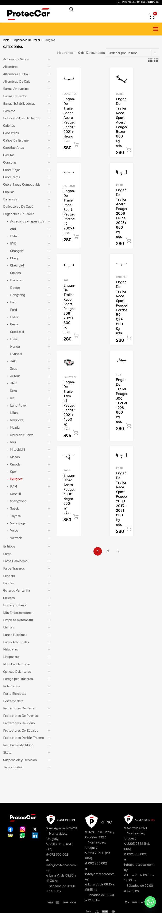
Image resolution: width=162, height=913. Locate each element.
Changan (16, 251)
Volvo (14, 530)
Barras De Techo (15, 96)
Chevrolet (17, 265)
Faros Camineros (15, 561)
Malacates (10, 649)
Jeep (13, 369)
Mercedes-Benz (21, 435)
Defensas (10, 199)
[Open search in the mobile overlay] (111, 9)
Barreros (9, 111)
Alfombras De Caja (16, 81)
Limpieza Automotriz (18, 620)
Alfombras (10, 67)
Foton (14, 317)
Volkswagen (18, 523)
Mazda (15, 427)
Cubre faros (11, 177)
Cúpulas (9, 192)
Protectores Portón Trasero (23, 738)
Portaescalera (13, 701)
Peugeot (16, 479)
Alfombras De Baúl (16, 74)
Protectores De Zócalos (20, 730)
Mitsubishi (17, 450)
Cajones (9, 126)
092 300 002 (58, 854)
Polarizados (11, 686)
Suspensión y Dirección (20, 760)
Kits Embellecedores (17, 613)
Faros (7, 554)
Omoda (15, 464)
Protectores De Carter (19, 708)
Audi (13, 229)
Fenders (9, 576)
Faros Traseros (14, 568)
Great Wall (17, 332)
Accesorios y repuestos (27, 221)
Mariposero (11, 657)
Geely (14, 324)
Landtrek (69, 93)
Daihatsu (16, 280)
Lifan (14, 413)
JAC (13, 361)
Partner (69, 185)
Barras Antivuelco (16, 89)
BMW (13, 236)
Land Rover (18, 405)
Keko (13, 391)
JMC (13, 383)
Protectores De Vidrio (19, 723)
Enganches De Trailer (26, 40)
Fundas (8, 583)
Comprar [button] (76, 145)
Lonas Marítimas (15, 635)
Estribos (9, 546)
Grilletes (9, 598)
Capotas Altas (13, 148)
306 (118, 374)
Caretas (9, 155)
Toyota (15, 516)
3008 (66, 470)
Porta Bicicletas (14, 694)
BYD (13, 243)
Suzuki (14, 508)
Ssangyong (18, 501)
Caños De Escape (16, 140)
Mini (13, 442)
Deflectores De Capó (18, 206)
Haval (14, 339)
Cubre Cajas (11, 170)
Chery (14, 258)
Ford (13, 310)
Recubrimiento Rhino (18, 745)
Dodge (15, 288)
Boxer (120, 93)
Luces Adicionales (16, 642)
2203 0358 (57, 844)
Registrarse (150, 1)
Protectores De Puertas (20, 716)
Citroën (15, 273)
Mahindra (16, 420)
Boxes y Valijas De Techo (21, 118)
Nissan (15, 457)
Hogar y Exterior (15, 605)
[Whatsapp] (150, 902)
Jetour (15, 376)
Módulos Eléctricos (17, 664)
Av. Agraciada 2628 (63, 828)
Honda (15, 347)
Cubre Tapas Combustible (21, 184)
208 (66, 280)
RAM (13, 486)
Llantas (8, 627)
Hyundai (16, 354)
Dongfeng (17, 295)
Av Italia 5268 (137, 828)
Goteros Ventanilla (16, 590)
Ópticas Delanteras (17, 672)
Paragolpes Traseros (18, 679)
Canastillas (11, 133)
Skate (7, 753)
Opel (13, 472)
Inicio (6, 40)
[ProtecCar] (28, 19)
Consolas (10, 162)
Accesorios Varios (16, 59)
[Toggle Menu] (156, 29)
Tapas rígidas (12, 767)
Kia (12, 398)
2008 (119, 184)
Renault (15, 494)
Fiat (13, 302)
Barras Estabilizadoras (19, 104)
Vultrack (16, 538)
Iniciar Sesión (131, 1)
